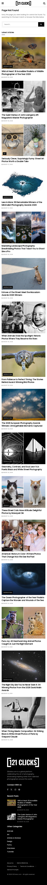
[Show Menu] (3, 3)
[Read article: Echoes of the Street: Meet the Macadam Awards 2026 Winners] (23, 274)
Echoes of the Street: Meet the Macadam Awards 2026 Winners (21, 293)
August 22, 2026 (8, 516)
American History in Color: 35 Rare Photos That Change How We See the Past (21, 555)
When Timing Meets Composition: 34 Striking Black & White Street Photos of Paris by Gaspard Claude (23, 734)
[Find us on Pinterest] (19, 789)
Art (4, 153)
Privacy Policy (12, 866)
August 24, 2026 (8, 385)
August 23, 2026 (8, 472)
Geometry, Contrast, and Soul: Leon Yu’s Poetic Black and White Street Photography (22, 468)
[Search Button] (44, 3)
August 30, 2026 (8, 77)
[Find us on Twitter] (11, 789)
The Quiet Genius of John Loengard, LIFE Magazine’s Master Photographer (20, 116)
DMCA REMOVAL (22, 863)
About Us (10, 863)
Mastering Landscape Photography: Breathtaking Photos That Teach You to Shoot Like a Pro (23, 248)
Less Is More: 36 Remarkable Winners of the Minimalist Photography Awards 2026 (22, 203)
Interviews (11, 848)
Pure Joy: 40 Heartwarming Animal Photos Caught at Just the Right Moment (21, 642)
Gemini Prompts (12, 870)
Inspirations (7, 66)
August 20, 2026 (8, 740)
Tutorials (10, 852)
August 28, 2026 (8, 121)
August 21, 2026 (7, 647)
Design (9, 841)
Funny (9, 845)
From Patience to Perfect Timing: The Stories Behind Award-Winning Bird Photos (22, 381)
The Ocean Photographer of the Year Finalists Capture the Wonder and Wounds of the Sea (23, 599)
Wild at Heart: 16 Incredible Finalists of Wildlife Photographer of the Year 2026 (23, 72)
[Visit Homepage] (23, 3)
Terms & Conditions (27, 866)
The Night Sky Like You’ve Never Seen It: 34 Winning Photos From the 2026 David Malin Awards (21, 687)
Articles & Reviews (14, 838)
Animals (6, 331)
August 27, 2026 (8, 164)
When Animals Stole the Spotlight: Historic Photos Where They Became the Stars (21, 337)
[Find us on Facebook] (7, 789)
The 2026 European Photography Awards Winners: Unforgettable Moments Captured (22, 424)
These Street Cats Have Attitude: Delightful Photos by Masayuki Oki (21, 511)
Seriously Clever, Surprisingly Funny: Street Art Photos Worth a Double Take (23, 160)
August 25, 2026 (8, 254)
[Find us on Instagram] (15, 789)
